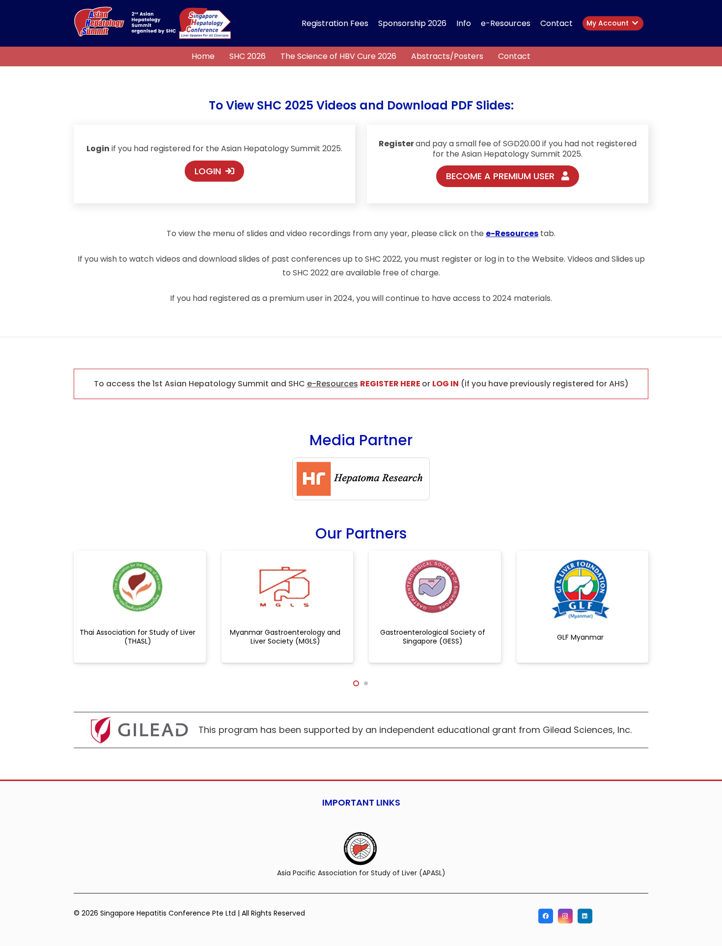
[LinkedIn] (585, 916)
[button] (578, 23)
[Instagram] (565, 916)
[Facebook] (545, 916)
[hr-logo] (361, 479)
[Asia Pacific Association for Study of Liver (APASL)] (361, 848)
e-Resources (332, 383)
